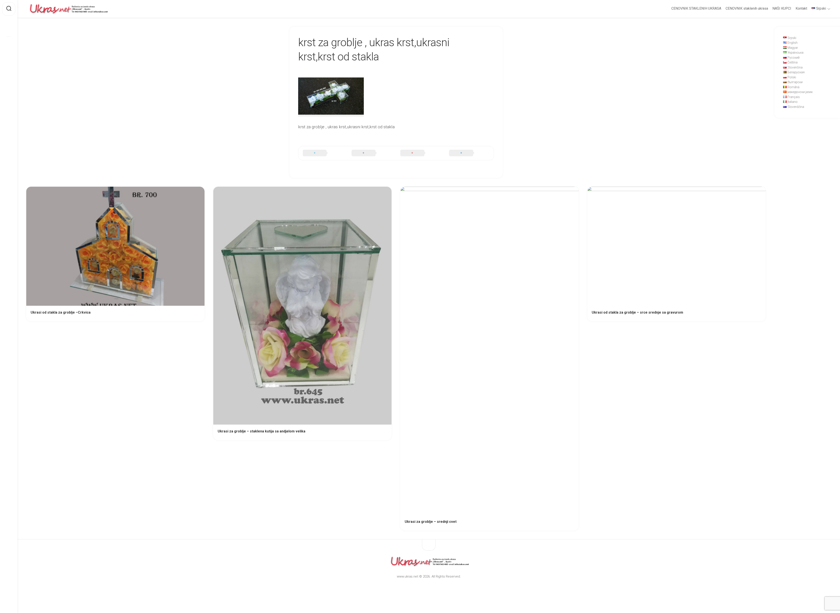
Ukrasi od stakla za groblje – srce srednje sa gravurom (637, 312)
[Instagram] (8, 43)
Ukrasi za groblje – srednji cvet (431, 522)
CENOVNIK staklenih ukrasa (747, 8)
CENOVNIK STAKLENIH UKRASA (696, 8)
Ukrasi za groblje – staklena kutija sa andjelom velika (261, 431)
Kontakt (801, 8)
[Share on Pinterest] (420, 153)
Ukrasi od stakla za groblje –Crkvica (61, 312)
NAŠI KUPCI (781, 8)
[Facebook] (8, 29)
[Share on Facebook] (371, 153)
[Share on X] (322, 153)
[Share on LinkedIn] (469, 153)
